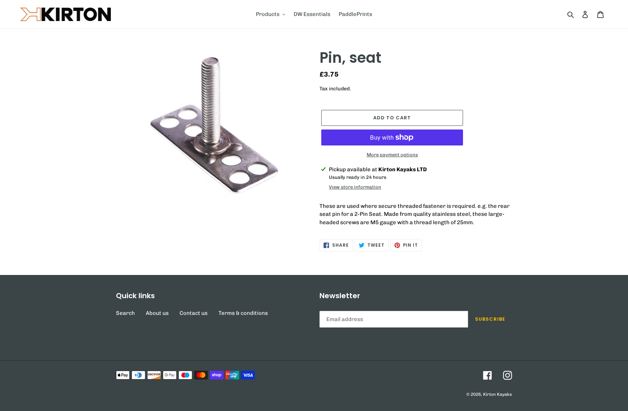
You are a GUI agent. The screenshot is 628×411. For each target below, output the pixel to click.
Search (125, 313)
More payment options (392, 154)
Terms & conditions (243, 313)
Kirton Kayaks (497, 394)
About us (157, 313)
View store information (355, 187)
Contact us (194, 313)
